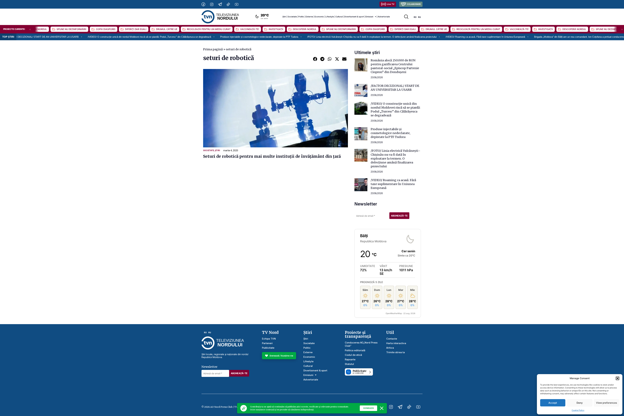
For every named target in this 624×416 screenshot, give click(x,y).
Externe (309, 16)
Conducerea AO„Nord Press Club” (361, 344)
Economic (319, 16)
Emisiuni (369, 16)
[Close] (381, 408)
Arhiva (390, 347)
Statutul (349, 364)
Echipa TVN (269, 338)
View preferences (606, 402)
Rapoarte (350, 359)
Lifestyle (329, 16)
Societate (292, 16)
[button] (617, 378)
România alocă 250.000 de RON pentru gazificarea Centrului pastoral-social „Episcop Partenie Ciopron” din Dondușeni (395, 66)
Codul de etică (353, 354)
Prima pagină (213, 49)
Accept (552, 402)
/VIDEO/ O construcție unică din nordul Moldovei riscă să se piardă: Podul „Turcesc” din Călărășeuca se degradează (118, 36)
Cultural (339, 16)
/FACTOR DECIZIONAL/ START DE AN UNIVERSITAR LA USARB (395, 88)
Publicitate (268, 347)
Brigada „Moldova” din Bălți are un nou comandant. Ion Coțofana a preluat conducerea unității (551, 36)
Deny (580, 402)
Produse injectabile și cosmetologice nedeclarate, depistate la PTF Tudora (228, 36)
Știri (284, 16)
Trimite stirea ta (395, 352)
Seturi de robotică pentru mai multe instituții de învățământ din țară (272, 156)
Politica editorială (355, 350)
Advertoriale (384, 16)
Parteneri (267, 343)
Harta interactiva (396, 343)
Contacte (391, 338)
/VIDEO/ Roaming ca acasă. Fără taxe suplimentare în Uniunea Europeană (454, 36)
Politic (301, 16)
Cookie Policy (578, 410)
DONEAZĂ (368, 408)
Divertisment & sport (354, 16)
